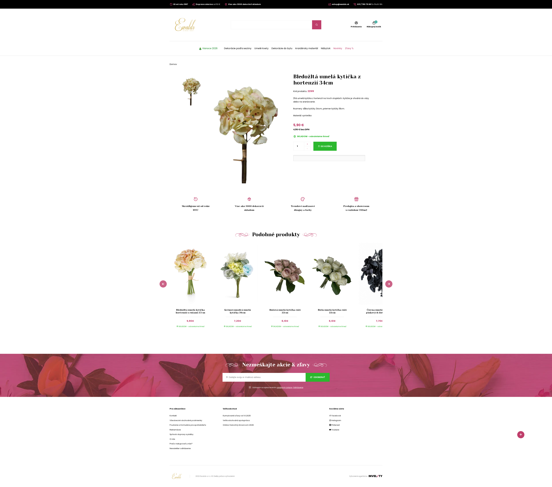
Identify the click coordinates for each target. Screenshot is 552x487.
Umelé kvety (261, 48)
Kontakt (173, 415)
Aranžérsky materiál (306, 48)
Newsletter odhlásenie (180, 448)
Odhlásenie (298, 387)
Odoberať (319, 377)
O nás (172, 439)
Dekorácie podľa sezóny (237, 48)
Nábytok (325, 48)
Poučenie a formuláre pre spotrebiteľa (188, 425)
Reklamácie (175, 429)
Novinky (337, 48)
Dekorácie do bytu (281, 48)
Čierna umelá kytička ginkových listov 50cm (379, 311)
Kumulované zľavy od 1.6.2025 (237, 415)
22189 (311, 91)
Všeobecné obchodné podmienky (186, 420)
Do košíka (326, 146)
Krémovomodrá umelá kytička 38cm (237, 311)
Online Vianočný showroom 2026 (238, 425)
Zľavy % (349, 48)
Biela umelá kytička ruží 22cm (332, 311)
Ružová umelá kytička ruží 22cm (285, 311)
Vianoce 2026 (209, 48)
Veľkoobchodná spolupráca (236, 420)
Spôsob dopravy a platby (181, 434)
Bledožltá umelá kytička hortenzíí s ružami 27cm (190, 311)
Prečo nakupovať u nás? (181, 443)
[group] (193, 288)
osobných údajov (284, 387)
